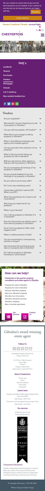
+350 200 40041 (31, 483)
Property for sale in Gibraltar (16, 285)
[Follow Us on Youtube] (30, 348)
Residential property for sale (22, 412)
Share (39, 101)
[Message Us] (42, 30)
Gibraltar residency (12, 301)
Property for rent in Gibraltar (16, 288)
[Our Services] (8, 316)
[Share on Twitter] (8, 103)
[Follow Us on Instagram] (22, 348)
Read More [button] (36, 12)
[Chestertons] (12, 36)
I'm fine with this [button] (22, 18)
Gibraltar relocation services (16, 299)
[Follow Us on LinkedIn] (26, 348)
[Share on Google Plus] (13, 103)
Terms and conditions (22, 382)
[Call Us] (37, 30)
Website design (16, 488)
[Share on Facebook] (4, 103)
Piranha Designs (28, 488)
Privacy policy (22, 385)
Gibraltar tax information (15, 296)
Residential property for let (22, 414)
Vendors (6, 79)
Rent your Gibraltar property (16, 293)
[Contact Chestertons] (24, 316)
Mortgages (8, 83)
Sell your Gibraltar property (15, 290)
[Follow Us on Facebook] (14, 348)
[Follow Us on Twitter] (18, 348)
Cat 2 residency (9, 92)
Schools (6, 88)
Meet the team (22, 378)
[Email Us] (40, 30)
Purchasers (7, 75)
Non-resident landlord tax (14, 96)
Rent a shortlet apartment (15, 304)
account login (35, 24)
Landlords (7, 67)
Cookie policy (22, 387)
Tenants (6, 71)
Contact (22, 380)
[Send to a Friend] (17, 103)
